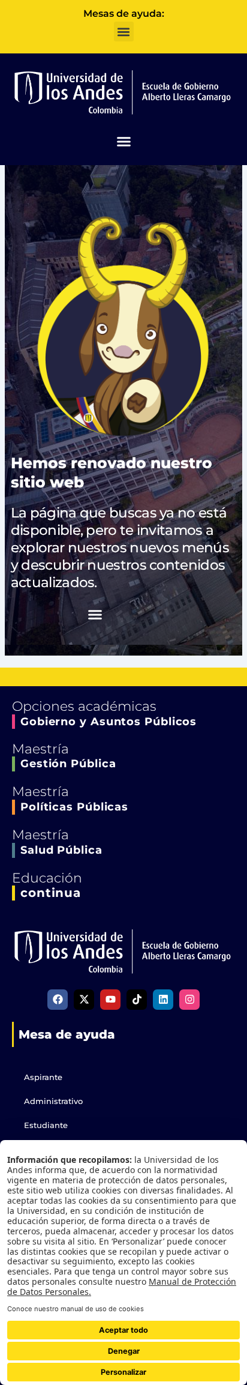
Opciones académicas (84, 706)
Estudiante (46, 1125)
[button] (124, 31)
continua (50, 893)
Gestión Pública (68, 763)
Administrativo (53, 1101)
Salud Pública (61, 850)
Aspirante (43, 1077)
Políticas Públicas (74, 806)
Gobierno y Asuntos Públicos (108, 721)
